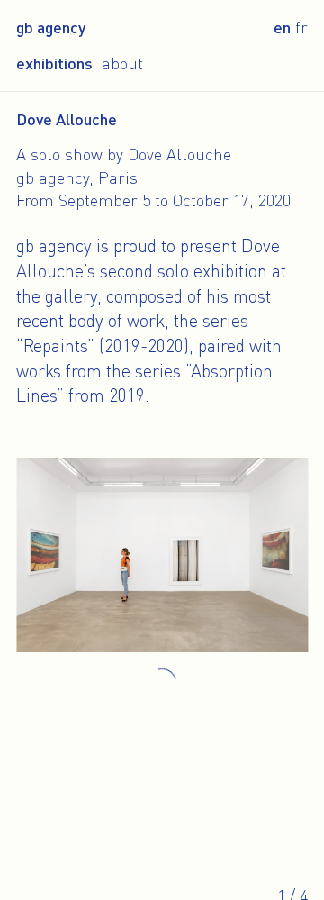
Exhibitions (54, 63)
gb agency (51, 27)
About (122, 63)
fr (301, 27)
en (282, 27)
